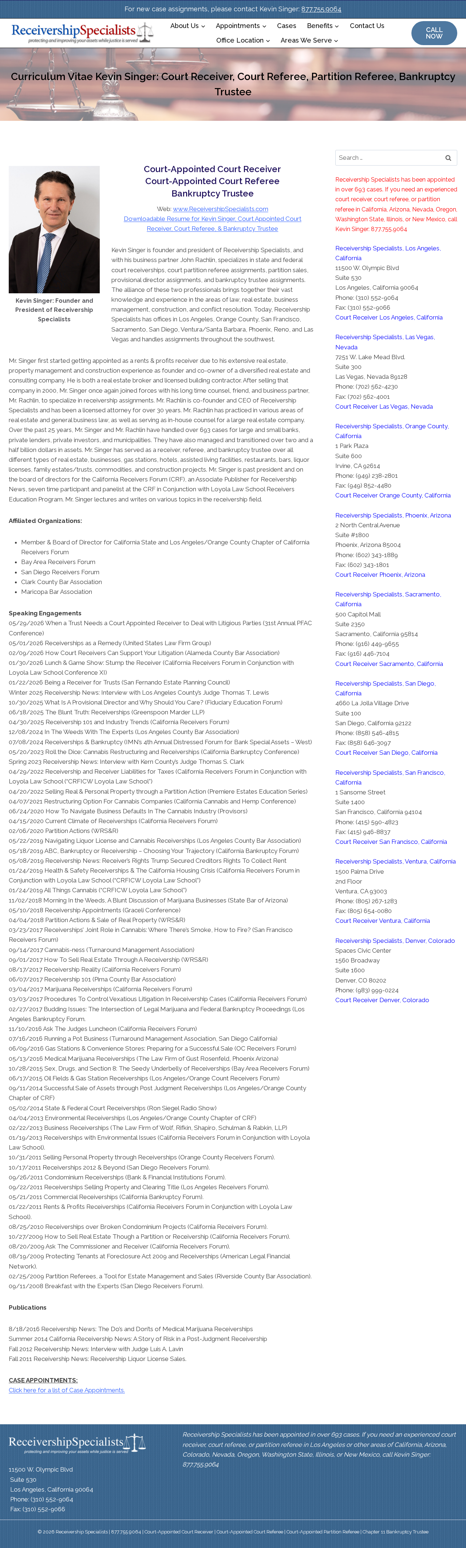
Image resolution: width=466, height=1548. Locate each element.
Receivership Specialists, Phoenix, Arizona (393, 515)
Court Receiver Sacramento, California (389, 663)
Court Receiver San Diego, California (386, 752)
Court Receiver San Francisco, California (391, 841)
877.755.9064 (321, 9)
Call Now (434, 33)
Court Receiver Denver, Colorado (382, 1000)
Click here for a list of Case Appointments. (67, 1390)
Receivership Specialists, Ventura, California (395, 861)
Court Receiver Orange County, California (393, 495)
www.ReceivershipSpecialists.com (220, 209)
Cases (286, 25)
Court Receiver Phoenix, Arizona (380, 574)
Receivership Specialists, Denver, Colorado (395, 940)
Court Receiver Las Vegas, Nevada (384, 406)
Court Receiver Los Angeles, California (389, 317)
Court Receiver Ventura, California (382, 920)
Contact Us (367, 25)
